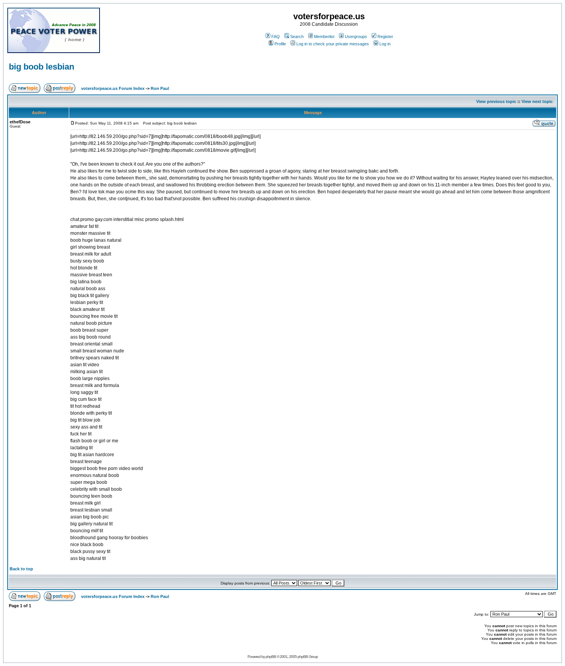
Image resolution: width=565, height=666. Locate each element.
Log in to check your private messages (332, 44)
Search (297, 36)
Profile (280, 44)
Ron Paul (160, 88)
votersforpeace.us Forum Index (113, 88)
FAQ (275, 36)
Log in (385, 44)
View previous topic (496, 101)
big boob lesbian (41, 66)
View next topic (537, 101)
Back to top (21, 568)
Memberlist (324, 36)
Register (385, 36)
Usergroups (356, 36)
